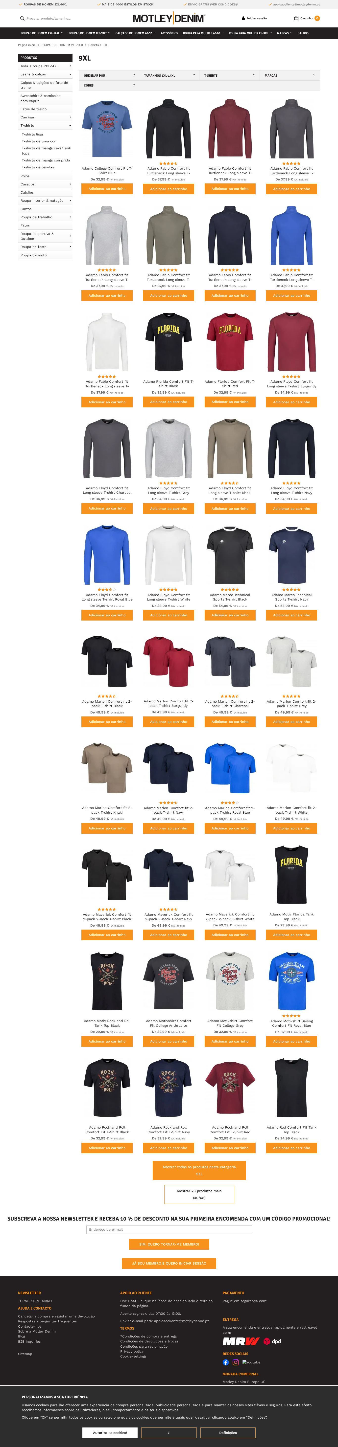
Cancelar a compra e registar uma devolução (56, 1316)
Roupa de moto (34, 255)
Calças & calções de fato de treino (44, 85)
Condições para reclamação (144, 1346)
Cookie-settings (133, 1356)
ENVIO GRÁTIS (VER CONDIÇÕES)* (213, 4)
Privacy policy (132, 1351)
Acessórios (169, 33)
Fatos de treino (34, 109)
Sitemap (25, 1354)
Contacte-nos (29, 1326)
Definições (228, 1433)
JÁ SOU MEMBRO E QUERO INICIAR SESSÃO (169, 1263)
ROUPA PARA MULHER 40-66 (201, 33)
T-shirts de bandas (38, 167)
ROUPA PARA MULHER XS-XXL (248, 33)
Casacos (27, 184)
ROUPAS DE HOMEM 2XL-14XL (40, 33)
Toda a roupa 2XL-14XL (39, 66)
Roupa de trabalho (36, 217)
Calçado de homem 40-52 (134, 33)
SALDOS (303, 33)
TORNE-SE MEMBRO (35, 1301)
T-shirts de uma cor (39, 141)
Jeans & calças (33, 74)
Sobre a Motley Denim (37, 1331)
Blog (21, 1336)
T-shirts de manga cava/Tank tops (46, 150)
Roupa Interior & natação (42, 200)
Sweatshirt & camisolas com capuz (40, 98)
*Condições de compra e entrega (148, 1336)
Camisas (28, 117)
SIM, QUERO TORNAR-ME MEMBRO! (169, 1244)
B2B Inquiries (29, 1341)
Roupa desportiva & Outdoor (37, 236)
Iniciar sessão (256, 18)
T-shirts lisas (33, 134)
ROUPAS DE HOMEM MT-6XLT (88, 33)
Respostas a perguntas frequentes (47, 1321)
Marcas (283, 33)
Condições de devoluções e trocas (149, 1341)
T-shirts (27, 125)
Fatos (25, 225)
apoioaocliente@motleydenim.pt (296, 4)
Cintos (26, 209)
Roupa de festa (34, 247)
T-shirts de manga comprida (46, 160)
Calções (27, 192)
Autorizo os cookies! (110, 1433)
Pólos (25, 176)
